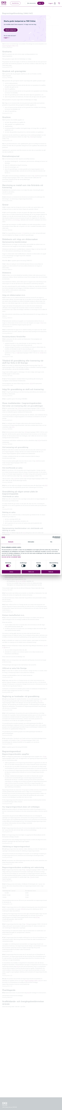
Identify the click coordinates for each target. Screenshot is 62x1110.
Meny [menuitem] (59, 3)
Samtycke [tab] (10, 541)
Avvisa (11, 571)
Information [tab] (31, 541)
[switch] (23, 566)
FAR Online (4, 3)
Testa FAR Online (15, 3)
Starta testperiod (11, 30)
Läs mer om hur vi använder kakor (11, 557)
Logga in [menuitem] (51, 3)
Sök (39, 3)
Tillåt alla (50, 571)
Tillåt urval (31, 571)
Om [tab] (51, 541)
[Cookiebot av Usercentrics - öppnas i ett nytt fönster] (53, 537)
